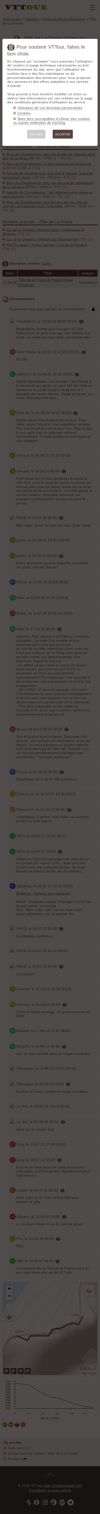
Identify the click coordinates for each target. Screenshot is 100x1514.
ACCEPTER (62, 134)
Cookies (24, 113)
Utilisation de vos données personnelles (49, 108)
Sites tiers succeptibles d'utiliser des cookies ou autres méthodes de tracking (51, 121)
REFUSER (36, 134)
